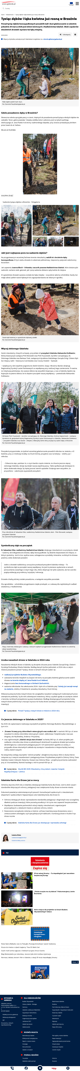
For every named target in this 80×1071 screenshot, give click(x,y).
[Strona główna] (12, 1068)
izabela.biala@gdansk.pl (19, 838)
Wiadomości (9, 15)
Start (2, 15)
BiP (4, 1020)
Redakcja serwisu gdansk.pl (10, 1014)
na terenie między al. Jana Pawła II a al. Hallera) (29, 680)
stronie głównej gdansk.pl (52, 39)
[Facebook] (26, 1068)
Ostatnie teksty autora (18, 840)
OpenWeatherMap (6, 1025)
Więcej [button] (74, 962)
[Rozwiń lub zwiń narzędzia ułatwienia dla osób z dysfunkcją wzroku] (67, 1068)
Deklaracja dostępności (9, 1017)
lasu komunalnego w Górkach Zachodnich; (32, 683)
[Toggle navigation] (77, 4)
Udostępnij (66, 34)
